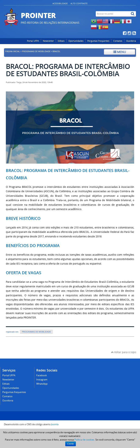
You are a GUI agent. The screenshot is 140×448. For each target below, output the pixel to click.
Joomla (55, 424)
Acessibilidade (60, 3)
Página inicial (12, 51)
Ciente (70, 444)
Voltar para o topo (124, 352)
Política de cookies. (84, 439)
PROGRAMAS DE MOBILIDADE (36, 332)
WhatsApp (42, 383)
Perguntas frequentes (98, 40)
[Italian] (123, 21)
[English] (105, 21)
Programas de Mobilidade (36, 51)
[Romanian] (99, 27)
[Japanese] (129, 21)
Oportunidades (75, 40)
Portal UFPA (33, 40)
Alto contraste (79, 3)
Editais (61, 40)
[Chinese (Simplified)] (99, 21)
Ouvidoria (131, 40)
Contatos (117, 40)
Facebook (41, 375)
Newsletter (48, 40)
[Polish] (94, 27)
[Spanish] (105, 27)
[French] (111, 21)
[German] (117, 21)
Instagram (41, 379)
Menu (121, 52)
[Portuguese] (94, 21)
